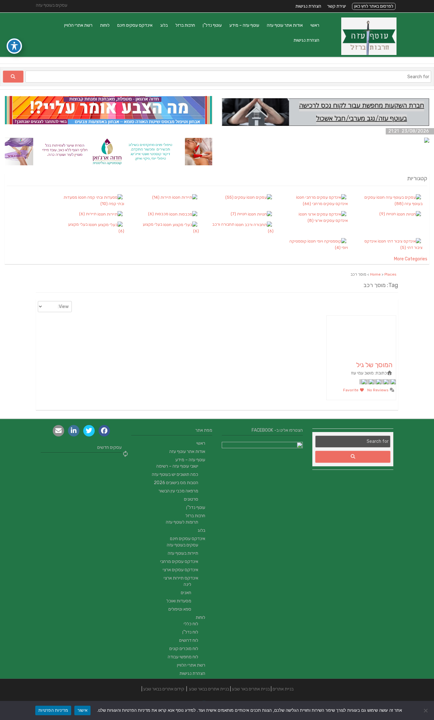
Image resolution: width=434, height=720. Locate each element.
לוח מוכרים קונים (183, 648)
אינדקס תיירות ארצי (181, 578)
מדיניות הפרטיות (53, 710)
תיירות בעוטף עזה (183, 553)
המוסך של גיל (374, 365)
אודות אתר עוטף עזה (285, 25)
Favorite (351, 390)
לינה (187, 584)
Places (390, 274)
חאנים (186, 592)
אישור (82, 710)
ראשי (314, 25)
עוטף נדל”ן (212, 25)
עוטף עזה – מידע (244, 25)
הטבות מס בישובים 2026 (176, 482)
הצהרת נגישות (308, 6)
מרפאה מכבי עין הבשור (178, 491)
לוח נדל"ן (190, 632)
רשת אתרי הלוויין (78, 25)
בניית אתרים (283, 689)
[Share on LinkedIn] (73, 430)
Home (375, 274)
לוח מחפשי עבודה (183, 657)
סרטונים (191, 499)
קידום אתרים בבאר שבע (163, 689)
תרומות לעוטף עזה (182, 522)
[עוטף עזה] (369, 53)
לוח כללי (191, 624)
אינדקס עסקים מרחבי (179, 561)
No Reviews (378, 390)
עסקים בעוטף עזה (182, 545)
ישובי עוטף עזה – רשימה (177, 466)
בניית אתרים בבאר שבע (209, 689)
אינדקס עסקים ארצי (180, 570)
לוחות (105, 25)
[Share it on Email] (58, 430)
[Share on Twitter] (89, 430)
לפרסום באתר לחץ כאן (373, 6)
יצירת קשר (336, 6)
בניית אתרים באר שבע (251, 689)
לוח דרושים (188, 640)
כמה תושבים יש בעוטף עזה (175, 474)
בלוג (164, 25)
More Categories (410, 259)
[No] (426, 710)
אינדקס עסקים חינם (135, 25)
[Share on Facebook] (104, 430)
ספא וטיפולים (179, 609)
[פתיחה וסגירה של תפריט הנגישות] (14, 46)
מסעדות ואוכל (178, 601)
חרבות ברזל (185, 25)
